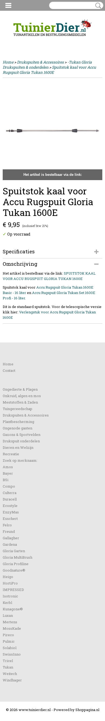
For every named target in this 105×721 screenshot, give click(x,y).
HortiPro (10, 583)
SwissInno (12, 654)
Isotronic (10, 596)
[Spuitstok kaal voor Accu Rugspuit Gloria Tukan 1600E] (52, 130)
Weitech (10, 673)
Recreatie (11, 454)
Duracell (10, 499)
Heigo (8, 576)
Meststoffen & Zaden (20, 402)
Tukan (8, 667)
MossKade (12, 628)
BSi (5, 479)
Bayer (8, 473)
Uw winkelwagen (84, 40)
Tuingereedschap (17, 408)
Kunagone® (13, 609)
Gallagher (11, 538)
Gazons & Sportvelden (21, 434)
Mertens (10, 622)
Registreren (30, 40)
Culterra (9, 492)
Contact (9, 370)
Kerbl (7, 602)
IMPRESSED (13, 589)
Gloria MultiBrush (17, 557)
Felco (7, 525)
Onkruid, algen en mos (22, 395)
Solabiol (9, 647)
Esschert (10, 518)
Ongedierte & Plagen (20, 389)
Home (8, 62)
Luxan (8, 615)
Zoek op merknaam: (20, 460)
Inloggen (10, 40)
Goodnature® (14, 570)
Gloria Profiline (16, 563)
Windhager (12, 680)
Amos (8, 466)
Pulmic (9, 641)
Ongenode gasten (17, 428)
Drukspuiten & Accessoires (40, 62)
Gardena (10, 544)
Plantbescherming (18, 421)
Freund (9, 531)
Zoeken (97, 6)
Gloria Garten (14, 550)
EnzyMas (11, 512)
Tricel (8, 660)
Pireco (8, 634)
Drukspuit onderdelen (21, 441)
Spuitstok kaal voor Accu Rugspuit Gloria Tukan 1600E (49, 70)
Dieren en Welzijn (18, 447)
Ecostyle (10, 505)
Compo (9, 486)
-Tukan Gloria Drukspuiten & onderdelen (47, 65)
